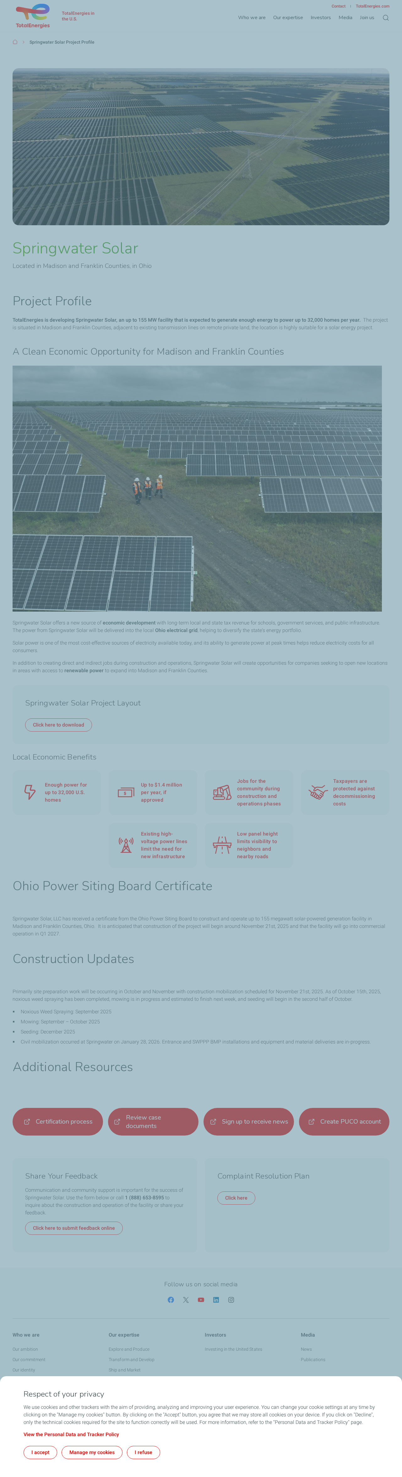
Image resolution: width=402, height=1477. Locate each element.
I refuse (143, 1452)
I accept (40, 1452)
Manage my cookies (92, 1452)
